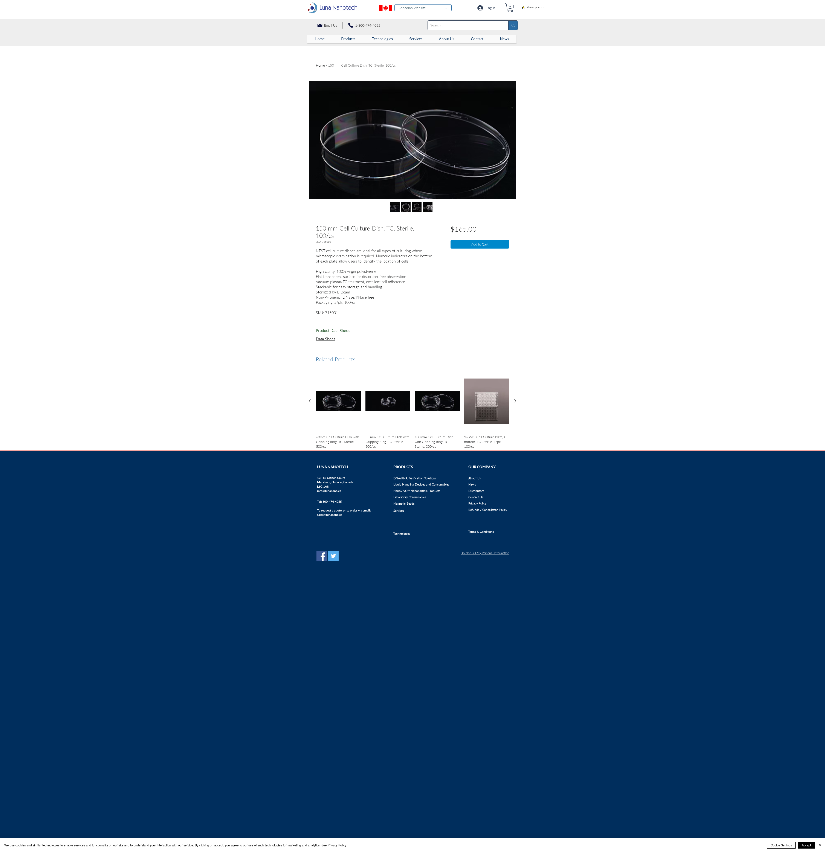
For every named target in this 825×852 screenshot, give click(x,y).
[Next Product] (515, 400)
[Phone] (350, 25)
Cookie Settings (781, 845)
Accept (806, 845)
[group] (412, 413)
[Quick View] (338, 401)
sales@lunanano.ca (329, 514)
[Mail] (320, 25)
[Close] (819, 845)
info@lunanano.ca (329, 491)
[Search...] (513, 25)
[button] (510, 7)
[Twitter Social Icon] (333, 556)
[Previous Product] (309, 400)
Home (320, 65)
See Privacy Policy (333, 845)
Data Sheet (325, 338)
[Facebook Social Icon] (321, 556)
